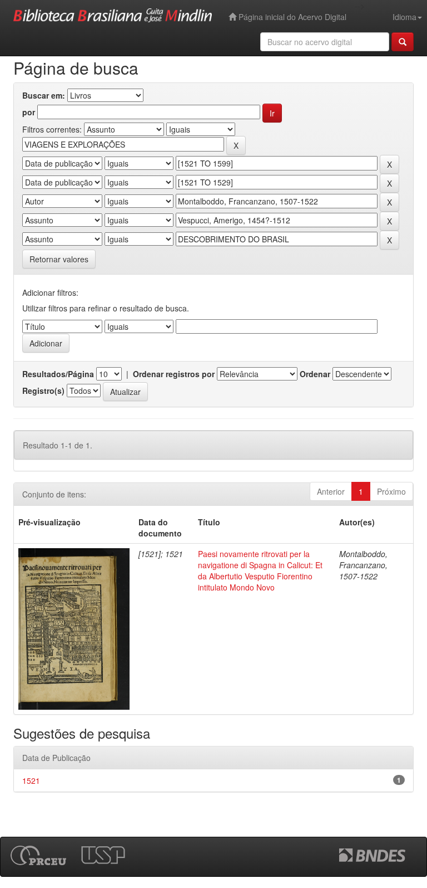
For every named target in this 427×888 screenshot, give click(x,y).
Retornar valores (58, 259)
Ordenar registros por (174, 373)
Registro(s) (43, 390)
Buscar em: (43, 95)
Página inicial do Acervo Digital (291, 16)
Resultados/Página (58, 373)
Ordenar (315, 373)
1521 (31, 780)
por (28, 112)
